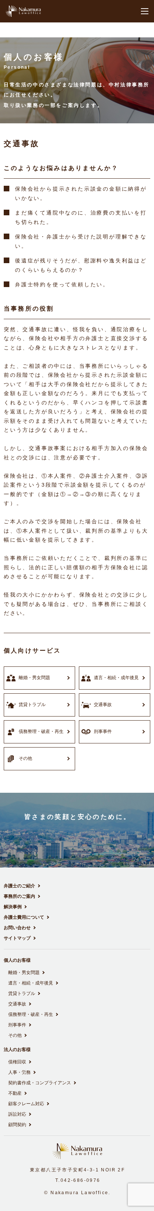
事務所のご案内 (19, 896)
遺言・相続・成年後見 (30, 983)
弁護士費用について (24, 917)
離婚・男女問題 (24, 972)
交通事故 (17, 1004)
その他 (15, 1035)
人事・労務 (19, 1072)
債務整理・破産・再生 (30, 1014)
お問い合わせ (17, 927)
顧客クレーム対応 (26, 1103)
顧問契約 (17, 1124)
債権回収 (17, 1061)
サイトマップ (17, 938)
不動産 (15, 1093)
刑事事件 (17, 1024)
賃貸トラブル (21, 993)
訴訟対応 (17, 1114)
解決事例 (13, 906)
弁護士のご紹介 (19, 885)
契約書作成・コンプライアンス (39, 1082)
